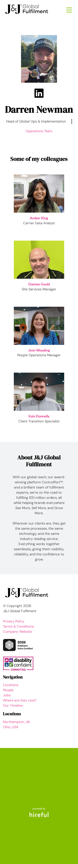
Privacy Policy (13, 621)
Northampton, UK (16, 722)
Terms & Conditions (18, 626)
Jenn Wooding (39, 350)
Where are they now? (19, 700)
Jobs (7, 695)
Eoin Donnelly (39, 416)
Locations (10, 685)
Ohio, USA (10, 727)
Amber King (39, 218)
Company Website (17, 631)
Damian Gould (39, 284)
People (8, 690)
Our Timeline (13, 705)
